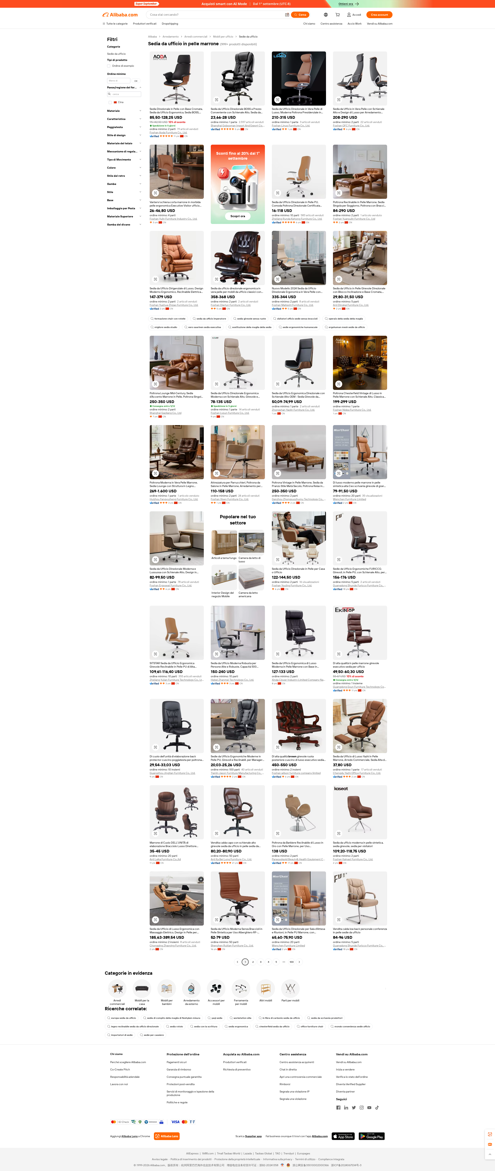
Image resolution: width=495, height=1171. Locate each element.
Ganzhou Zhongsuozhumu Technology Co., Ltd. (299, 499)
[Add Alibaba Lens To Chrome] (167, 1136)
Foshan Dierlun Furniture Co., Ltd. (231, 305)
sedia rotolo (176, 1026)
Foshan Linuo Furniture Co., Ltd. (291, 125)
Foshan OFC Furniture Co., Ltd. (351, 125)
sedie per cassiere (154, 1035)
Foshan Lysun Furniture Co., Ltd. (230, 412)
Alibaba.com (320, 1136)
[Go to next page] (299, 961)
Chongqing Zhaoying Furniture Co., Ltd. (173, 945)
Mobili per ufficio (223, 36)
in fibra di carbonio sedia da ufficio (281, 1018)
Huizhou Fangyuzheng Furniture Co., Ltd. (174, 499)
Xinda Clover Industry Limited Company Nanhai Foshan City (299, 679)
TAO (277, 1153)
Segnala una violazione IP (295, 1091)
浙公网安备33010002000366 (311, 1165)
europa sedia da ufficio (123, 1018)
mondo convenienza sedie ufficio (352, 1026)
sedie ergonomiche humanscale (300, 327)
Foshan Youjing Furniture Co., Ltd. (292, 585)
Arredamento (171, 36)
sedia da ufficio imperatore (211, 318)
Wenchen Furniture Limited (349, 499)
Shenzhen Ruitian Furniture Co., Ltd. (232, 945)
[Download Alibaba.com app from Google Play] (372, 1136)
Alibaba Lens (129, 1136)
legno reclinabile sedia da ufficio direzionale (135, 1026)
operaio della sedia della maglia (346, 318)
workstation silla (242, 1018)
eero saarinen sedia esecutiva (204, 327)
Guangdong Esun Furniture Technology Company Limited (360, 686)
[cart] (338, 15)
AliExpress (192, 1153)
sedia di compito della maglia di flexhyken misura (173, 1018)
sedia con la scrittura (205, 1026)
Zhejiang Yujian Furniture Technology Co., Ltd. (177, 679)
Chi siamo (116, 1054)
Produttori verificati (235, 1062)
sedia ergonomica (238, 1026)
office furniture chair (312, 1026)
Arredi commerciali (195, 36)
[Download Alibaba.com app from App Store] (343, 1136)
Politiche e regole (177, 1102)
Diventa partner (345, 1091)
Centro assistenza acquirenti (297, 1062)
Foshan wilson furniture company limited (296, 773)
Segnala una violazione (293, 1098)
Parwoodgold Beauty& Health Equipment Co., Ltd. (299, 859)
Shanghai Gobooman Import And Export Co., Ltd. (238, 125)
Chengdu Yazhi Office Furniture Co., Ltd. (357, 773)
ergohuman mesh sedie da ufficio (347, 327)
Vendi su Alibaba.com (349, 1062)
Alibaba (152, 36)
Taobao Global (263, 1153)
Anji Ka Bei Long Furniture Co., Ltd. (231, 859)
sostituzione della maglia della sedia (251, 327)
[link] (490, 1134)
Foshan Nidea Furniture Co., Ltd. (352, 409)
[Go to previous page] (237, 961)
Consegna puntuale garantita (184, 1076)
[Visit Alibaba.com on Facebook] (338, 1107)
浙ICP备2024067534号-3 (346, 1165)
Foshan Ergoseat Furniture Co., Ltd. (171, 585)
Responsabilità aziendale (125, 1076)
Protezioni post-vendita (181, 1084)
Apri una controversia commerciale (301, 1076)
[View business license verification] (282, 1165)
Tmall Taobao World (228, 1153)
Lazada (247, 1153)
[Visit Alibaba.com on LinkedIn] (346, 1107)
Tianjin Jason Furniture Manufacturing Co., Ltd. (238, 773)
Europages (303, 1153)
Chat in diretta (288, 1069)
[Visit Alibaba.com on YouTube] (369, 1107)
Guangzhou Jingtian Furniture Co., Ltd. (172, 773)
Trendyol (288, 1153)
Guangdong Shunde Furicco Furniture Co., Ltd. (360, 585)
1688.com (208, 1153)
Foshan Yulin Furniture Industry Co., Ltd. (173, 218)
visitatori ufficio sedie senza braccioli (297, 318)
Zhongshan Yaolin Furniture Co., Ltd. (293, 409)
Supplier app (253, 1136)
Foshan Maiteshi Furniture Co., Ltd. (292, 305)
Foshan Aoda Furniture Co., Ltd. (168, 132)
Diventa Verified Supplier (351, 1084)
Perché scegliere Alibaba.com (128, 1062)
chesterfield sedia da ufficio (274, 1026)
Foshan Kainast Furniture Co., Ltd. (353, 859)
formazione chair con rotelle (169, 318)
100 (292, 962)
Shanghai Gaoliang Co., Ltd (165, 412)
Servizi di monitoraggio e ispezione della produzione (190, 1093)
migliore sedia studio (165, 327)
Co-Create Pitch (120, 1069)
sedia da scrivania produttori (326, 1018)
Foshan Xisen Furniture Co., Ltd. (230, 499)
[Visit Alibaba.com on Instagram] (361, 1107)
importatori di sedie (122, 1035)
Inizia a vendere (345, 1069)
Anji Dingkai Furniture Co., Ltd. (351, 305)
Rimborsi (285, 1084)
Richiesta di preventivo (237, 1069)
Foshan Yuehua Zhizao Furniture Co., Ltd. (174, 305)
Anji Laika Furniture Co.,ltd (165, 859)
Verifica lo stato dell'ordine (352, 1076)
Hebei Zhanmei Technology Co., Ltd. (232, 679)
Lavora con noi (119, 1084)
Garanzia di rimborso (179, 1069)
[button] (287, 14)
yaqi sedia (217, 1018)
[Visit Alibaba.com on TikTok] (377, 1107)
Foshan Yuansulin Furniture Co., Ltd (354, 218)
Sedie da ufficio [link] (248, 36)
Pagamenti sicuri (177, 1062)
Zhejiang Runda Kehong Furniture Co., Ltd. (297, 218)
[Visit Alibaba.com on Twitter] (354, 1107)
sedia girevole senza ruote (251, 318)
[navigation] (124, 499)
